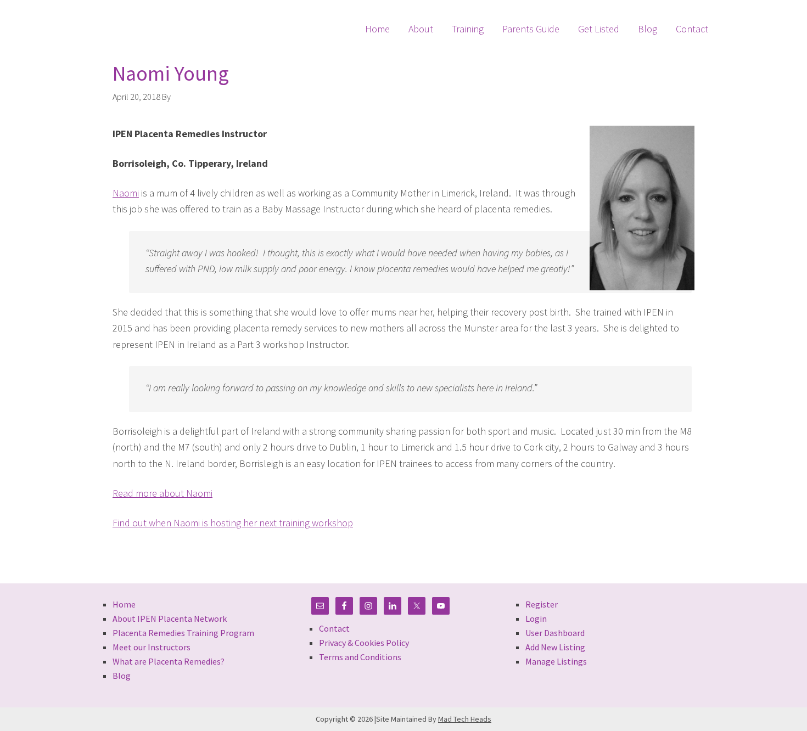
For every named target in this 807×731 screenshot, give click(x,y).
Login (536, 618)
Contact (334, 628)
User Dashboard (555, 632)
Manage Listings (556, 661)
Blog (122, 675)
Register (541, 604)
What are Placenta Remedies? (169, 661)
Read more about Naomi (162, 493)
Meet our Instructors (151, 647)
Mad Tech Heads (464, 719)
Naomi (126, 193)
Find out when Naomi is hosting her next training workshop (233, 522)
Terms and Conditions (360, 656)
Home (124, 604)
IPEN (140, 21)
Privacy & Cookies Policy (364, 642)
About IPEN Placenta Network (170, 618)
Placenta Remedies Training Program (183, 632)
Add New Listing (555, 647)
